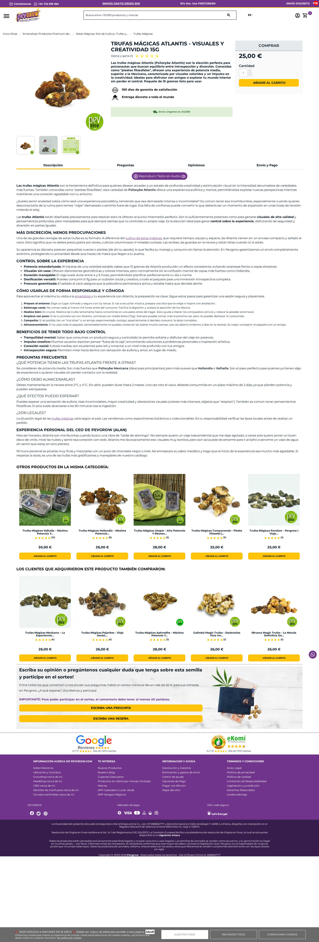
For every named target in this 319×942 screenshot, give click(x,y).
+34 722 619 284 (48, 4)
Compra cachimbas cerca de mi (53, 794)
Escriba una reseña (110, 718)
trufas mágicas (62, 418)
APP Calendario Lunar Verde (116, 790)
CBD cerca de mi (44, 785)
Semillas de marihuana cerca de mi (56, 790)
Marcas (102, 785)
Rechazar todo (233, 934)
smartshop (83, 296)
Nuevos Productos (110, 768)
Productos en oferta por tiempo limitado (124, 781)
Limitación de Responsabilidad (246, 781)
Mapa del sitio (171, 790)
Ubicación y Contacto (47, 772)
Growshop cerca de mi (47, 776)
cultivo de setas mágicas (144, 238)
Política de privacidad (241, 772)
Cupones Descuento (111, 776)
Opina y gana (122, 56)
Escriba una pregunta (111, 708)
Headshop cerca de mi (47, 781)
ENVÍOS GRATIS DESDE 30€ (121, 3)
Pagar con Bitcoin (174, 785)
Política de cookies (239, 776)
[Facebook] (32, 813)
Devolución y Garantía (176, 768)
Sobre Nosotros (43, 768)
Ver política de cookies (69, 937)
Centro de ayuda (172, 776)
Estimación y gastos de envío (181, 772)
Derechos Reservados (241, 790)
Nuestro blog (106, 772)
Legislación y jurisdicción (243, 785)
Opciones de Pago (174, 781)
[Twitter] (39, 813)
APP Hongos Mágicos (112, 794)
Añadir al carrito (269, 83)
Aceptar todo (184, 934)
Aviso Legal (234, 768)
